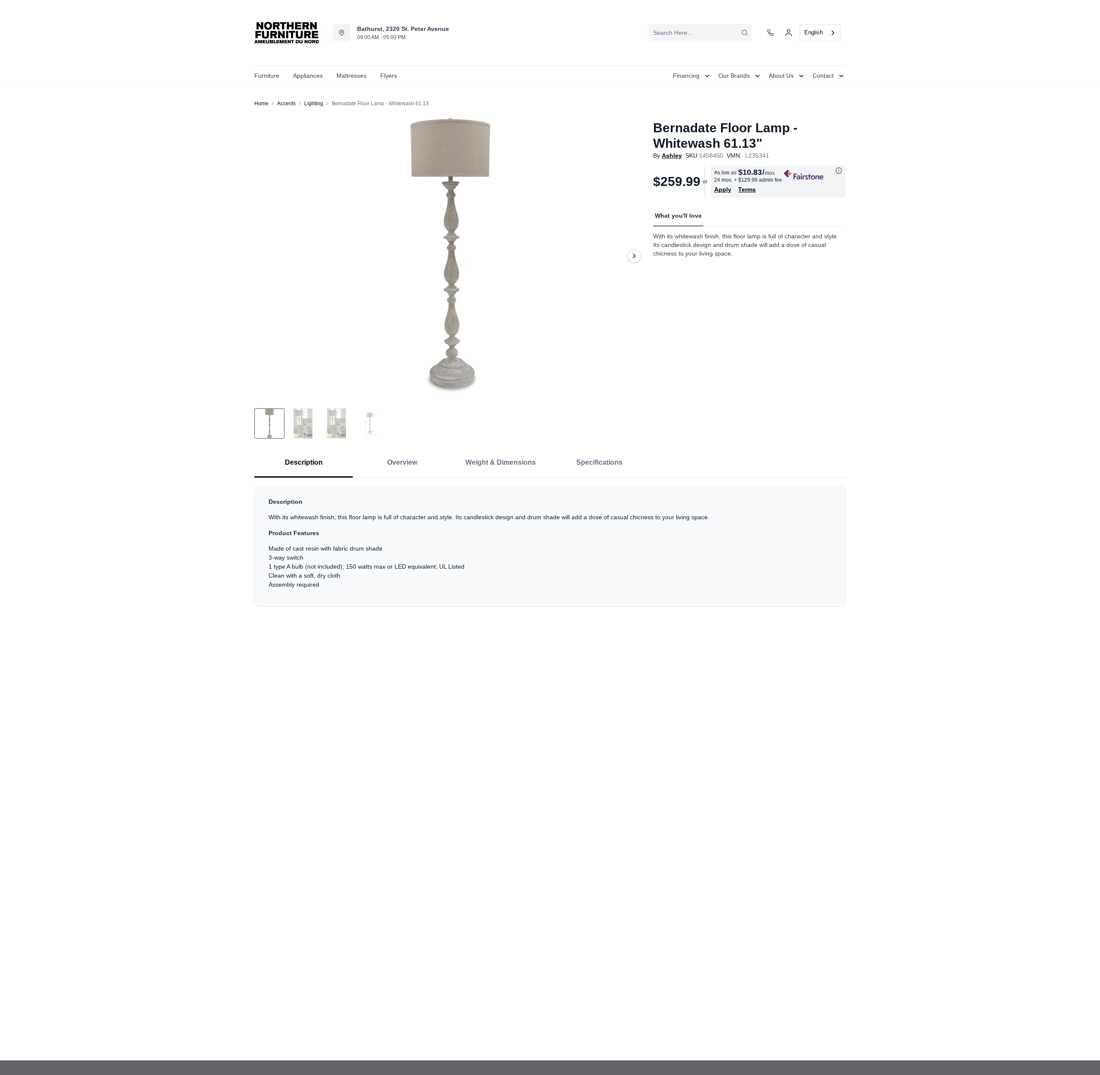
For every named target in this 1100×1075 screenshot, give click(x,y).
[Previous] (266, 256)
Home (261, 103)
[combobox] (700, 32)
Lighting (313, 103)
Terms (747, 189)
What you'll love (678, 215)
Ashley (672, 155)
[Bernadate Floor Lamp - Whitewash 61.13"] (450, 256)
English (813, 32)
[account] (788, 32)
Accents (286, 103)
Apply (722, 189)
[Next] (634, 256)
